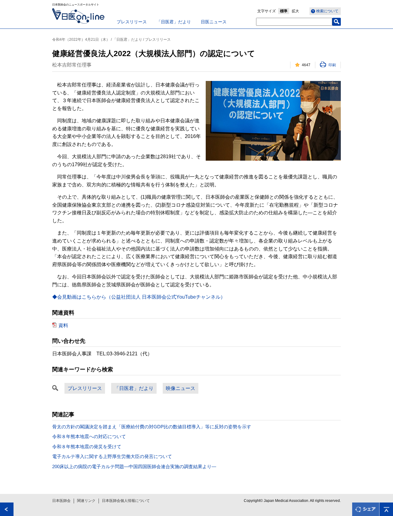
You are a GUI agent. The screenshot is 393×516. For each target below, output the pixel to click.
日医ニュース (214, 21)
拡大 (295, 11)
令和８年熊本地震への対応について (89, 436)
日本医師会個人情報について (126, 501)
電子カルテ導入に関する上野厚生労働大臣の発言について (112, 456)
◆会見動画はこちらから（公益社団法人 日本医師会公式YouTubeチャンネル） (138, 297)
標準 (283, 11)
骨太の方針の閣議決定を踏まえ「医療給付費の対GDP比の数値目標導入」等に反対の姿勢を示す (151, 426)
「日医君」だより (174, 21)
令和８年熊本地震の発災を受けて (86, 446)
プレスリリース (132, 21)
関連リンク (86, 501)
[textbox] (294, 22)
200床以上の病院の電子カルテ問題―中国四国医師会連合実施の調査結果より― (134, 466)
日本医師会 (61, 501)
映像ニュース (180, 388)
